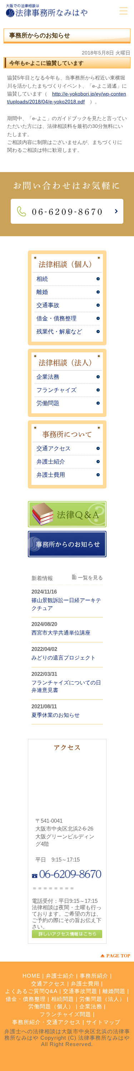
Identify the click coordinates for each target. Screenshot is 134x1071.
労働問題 (47, 403)
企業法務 (47, 377)
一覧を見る (90, 577)
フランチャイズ (56, 390)
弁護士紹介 (50, 462)
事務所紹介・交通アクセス (46, 1022)
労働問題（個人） (51, 1006)
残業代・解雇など (59, 331)
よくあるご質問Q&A (31, 991)
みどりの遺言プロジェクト (63, 657)
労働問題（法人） (102, 999)
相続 (42, 279)
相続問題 (62, 999)
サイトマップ (103, 1022)
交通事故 (47, 305)
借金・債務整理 (56, 318)
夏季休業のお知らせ (55, 715)
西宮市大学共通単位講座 (60, 633)
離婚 (42, 292)
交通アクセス (53, 448)
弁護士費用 (50, 475)
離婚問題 (114, 991)
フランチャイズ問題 (65, 1014)
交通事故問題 (80, 991)
